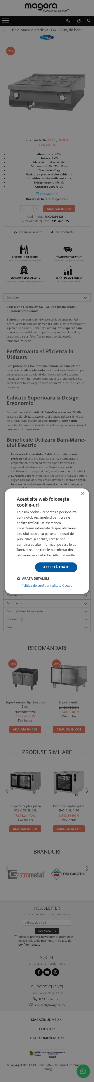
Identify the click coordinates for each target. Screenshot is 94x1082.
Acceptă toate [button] (56, 567)
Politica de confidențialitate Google (47, 586)
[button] (33, 578)
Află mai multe (64, 555)
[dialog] (47, 541)
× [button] (82, 493)
